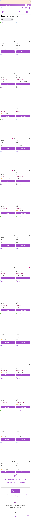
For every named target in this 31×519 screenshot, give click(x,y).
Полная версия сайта (15, 512)
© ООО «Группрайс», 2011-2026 (15, 510)
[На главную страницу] (1, 8)
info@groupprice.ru (15, 507)
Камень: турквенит (6, 19)
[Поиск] (22, 8)
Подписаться (15, 491)
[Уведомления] (29, 5)
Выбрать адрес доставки (7, 5)
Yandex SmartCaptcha (18, 496)
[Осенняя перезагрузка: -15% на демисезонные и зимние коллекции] (15, 2)
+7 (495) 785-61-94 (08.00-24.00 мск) (16, 505)
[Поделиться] (29, 8)
